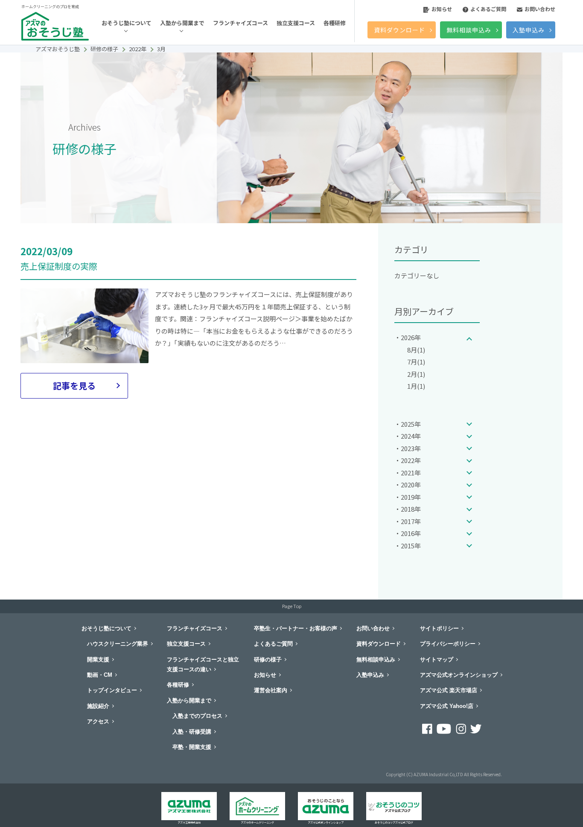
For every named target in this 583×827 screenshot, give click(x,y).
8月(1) (416, 349)
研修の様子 (268, 659)
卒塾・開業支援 (191, 747)
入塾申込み (529, 30)
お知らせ (441, 8)
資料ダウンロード (399, 30)
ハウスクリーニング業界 (117, 644)
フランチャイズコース (240, 23)
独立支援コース (296, 23)
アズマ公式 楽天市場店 (448, 690)
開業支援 (98, 659)
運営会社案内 (270, 690)
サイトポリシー (439, 628)
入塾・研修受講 (191, 731)
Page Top (291, 606)
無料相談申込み (468, 30)
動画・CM (99, 675)
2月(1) (416, 374)
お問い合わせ (540, 8)
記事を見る (74, 385)
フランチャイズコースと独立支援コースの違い (203, 664)
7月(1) (416, 361)
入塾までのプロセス (197, 716)
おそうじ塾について (127, 23)
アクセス (98, 721)
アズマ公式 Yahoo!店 (446, 706)
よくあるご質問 (488, 8)
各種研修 (335, 23)
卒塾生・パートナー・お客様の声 (295, 628)
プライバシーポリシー (447, 644)
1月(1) (416, 385)
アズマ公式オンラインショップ (459, 675)
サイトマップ (436, 659)
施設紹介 (98, 706)
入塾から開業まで (182, 23)
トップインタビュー (112, 690)
